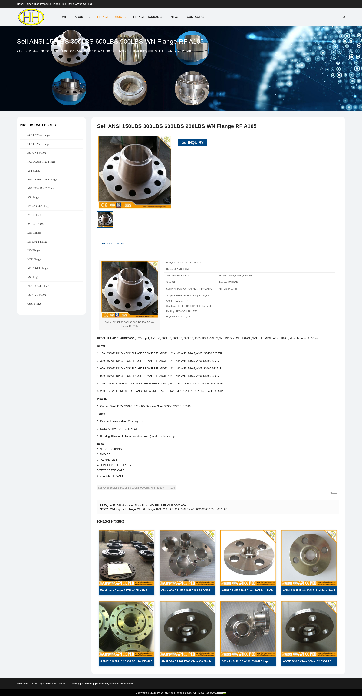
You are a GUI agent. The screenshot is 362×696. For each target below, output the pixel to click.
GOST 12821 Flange (38, 144)
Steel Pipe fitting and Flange (49, 683)
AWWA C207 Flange (38, 206)
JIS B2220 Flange (36, 153)
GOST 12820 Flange (38, 135)
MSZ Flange (34, 259)
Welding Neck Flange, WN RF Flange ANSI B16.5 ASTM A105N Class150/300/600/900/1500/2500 (168, 509)
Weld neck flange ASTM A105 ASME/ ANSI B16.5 (124, 592)
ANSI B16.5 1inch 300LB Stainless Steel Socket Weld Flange (309, 592)
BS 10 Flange (34, 215)
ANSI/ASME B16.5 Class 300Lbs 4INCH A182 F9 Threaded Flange (247, 592)
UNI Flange (33, 170)
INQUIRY (196, 142)
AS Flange (33, 197)
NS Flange (33, 277)
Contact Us (196, 16)
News (175, 16)
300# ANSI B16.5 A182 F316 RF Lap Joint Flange (245, 663)
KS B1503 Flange (36, 294)
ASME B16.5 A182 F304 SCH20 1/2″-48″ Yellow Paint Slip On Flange (126, 663)
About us (82, 16)
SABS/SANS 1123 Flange (41, 161)
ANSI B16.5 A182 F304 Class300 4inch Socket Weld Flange (186, 663)
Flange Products (111, 16)
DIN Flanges (34, 232)
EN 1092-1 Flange (37, 241)
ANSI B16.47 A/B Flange (41, 188)
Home (62, 16)
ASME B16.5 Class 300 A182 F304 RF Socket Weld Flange (307, 663)
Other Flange (34, 303)
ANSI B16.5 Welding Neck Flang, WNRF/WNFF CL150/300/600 (148, 505)
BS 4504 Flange (35, 224)
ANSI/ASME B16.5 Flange (94, 50)
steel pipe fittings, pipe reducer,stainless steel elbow (102, 683)
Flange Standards (148, 16)
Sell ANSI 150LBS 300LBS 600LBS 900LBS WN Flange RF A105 (136, 487)
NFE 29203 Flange (37, 268)
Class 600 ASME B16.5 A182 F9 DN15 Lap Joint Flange (185, 592)
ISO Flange (33, 250)
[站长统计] (221, 692)
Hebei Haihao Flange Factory (174, 692)
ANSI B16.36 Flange (38, 286)
